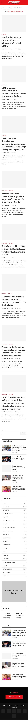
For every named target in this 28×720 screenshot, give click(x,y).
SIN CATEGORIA (14, 569)
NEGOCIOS (14, 541)
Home (3, 7)
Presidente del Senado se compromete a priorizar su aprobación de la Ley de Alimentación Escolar (13, 351)
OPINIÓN (14, 548)
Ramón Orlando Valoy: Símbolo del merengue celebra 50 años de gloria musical (18, 478)
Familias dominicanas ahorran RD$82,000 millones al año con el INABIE (11, 41)
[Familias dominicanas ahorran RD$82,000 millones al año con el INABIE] (14, 23)
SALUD (14, 565)
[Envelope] (14, 716)
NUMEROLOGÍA (14, 544)
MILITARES (14, 534)
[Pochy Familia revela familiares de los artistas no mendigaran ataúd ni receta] (6, 489)
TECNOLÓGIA (14, 572)
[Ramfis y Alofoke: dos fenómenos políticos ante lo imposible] (6, 468)
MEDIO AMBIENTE (14, 531)
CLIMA (14, 503)
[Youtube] (19, 711)
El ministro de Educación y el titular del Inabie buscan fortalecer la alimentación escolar (13, 250)
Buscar (3, 430)
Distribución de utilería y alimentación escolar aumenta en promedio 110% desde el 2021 (14, 300)
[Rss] (25, 711)
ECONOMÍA (14, 510)
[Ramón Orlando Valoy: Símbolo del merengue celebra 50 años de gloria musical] (6, 478)
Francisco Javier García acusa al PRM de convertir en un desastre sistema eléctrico (19, 458)
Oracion (14, 551)
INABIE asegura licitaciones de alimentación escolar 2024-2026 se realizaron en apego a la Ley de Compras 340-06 (14, 144)
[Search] (26, 2)
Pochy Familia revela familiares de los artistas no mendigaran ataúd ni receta (18, 488)
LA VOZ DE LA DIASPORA (14, 527)
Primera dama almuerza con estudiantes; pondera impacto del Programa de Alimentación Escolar (13, 198)
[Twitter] (9, 711)
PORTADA (14, 558)
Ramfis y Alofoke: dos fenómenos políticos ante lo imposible (18, 467)
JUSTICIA (14, 524)
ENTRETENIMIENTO (14, 513)
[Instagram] (14, 711)
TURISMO (14, 576)
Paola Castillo (6, 205)
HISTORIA (14, 517)
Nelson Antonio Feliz (8, 49)
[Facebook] (3, 711)
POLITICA (14, 555)
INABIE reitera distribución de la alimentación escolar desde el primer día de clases (14, 92)
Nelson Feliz (6, 99)
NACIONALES (14, 538)
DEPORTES (14, 506)
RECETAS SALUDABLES (14, 562)
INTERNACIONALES (14, 520)
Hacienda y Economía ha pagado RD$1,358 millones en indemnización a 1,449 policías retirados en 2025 (19, 448)
